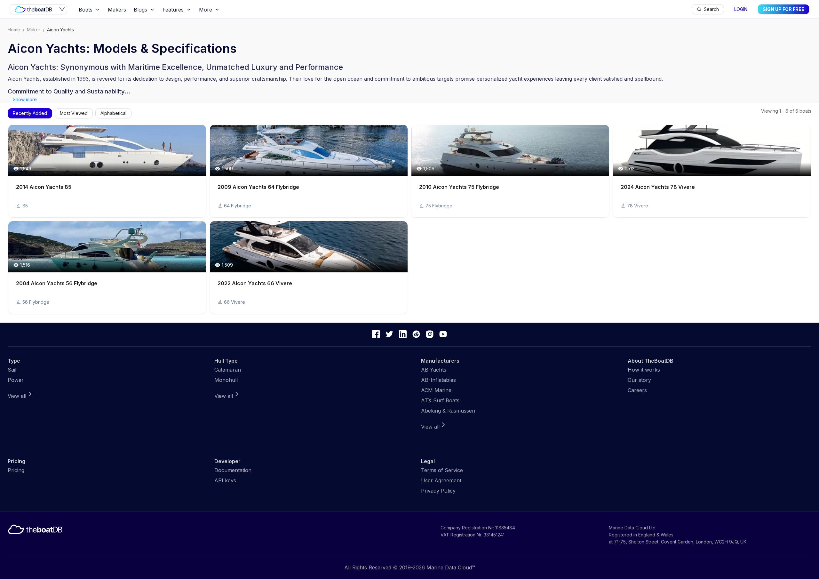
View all (17, 396)
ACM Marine (436, 390)
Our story (639, 380)
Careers (637, 390)
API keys (225, 480)
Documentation (232, 470)
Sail (12, 369)
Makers (117, 9)
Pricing (16, 470)
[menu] (383, 9)
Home (14, 29)
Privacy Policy (438, 490)
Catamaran (227, 369)
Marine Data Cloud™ (450, 567)
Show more (25, 99)
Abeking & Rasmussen (448, 410)
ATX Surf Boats (440, 400)
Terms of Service (442, 470)
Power (16, 380)
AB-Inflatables (438, 380)
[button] (107, 171)
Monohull (226, 380)
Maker (33, 29)
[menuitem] (89, 9)
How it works (644, 369)
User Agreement (441, 480)
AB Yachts (433, 369)
